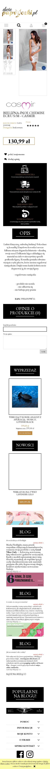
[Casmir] (20, 103)
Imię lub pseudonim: (9, 325)
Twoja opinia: (7, 334)
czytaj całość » (38, 543)
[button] (6, 25)
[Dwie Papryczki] (20, 12)
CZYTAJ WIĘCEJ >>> (13, 571)
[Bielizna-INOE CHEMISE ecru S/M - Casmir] (8, 36)
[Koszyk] (44, 25)
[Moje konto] (31, 25)
